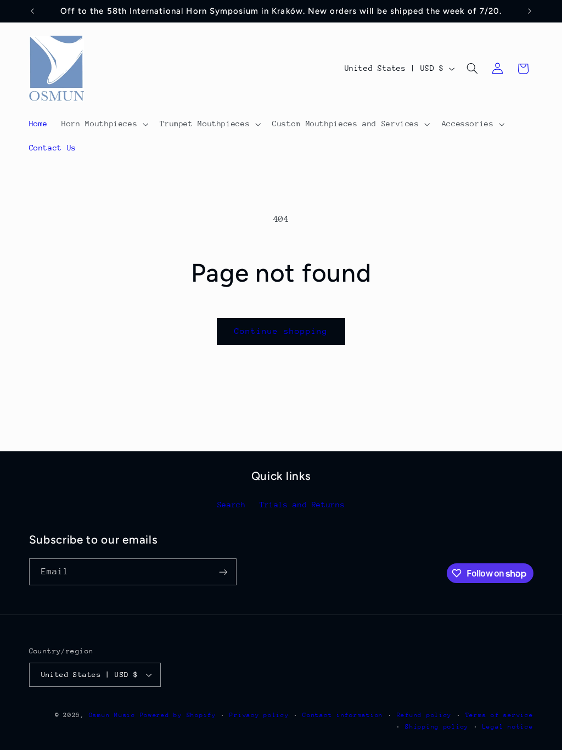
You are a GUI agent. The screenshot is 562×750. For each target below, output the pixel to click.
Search (231, 504)
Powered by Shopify (178, 715)
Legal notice (507, 726)
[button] (104, 124)
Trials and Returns (302, 504)
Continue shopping (281, 330)
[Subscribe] (222, 571)
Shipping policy (437, 726)
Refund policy (424, 715)
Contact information (342, 715)
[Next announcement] (530, 11)
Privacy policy (259, 715)
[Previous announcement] (32, 11)
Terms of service (499, 715)
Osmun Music (112, 715)
